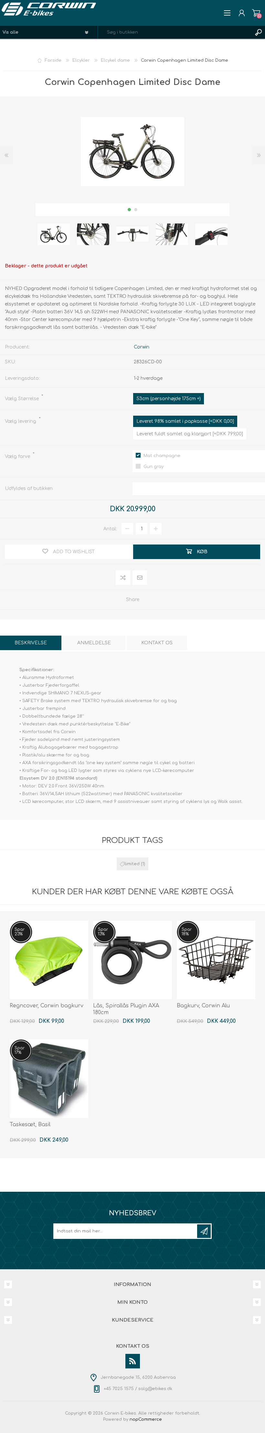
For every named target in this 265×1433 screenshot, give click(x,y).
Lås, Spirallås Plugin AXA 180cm (126, 1009)
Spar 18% (187, 931)
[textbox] (175, 32)
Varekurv (256, 13)
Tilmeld (204, 1231)
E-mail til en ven (139, 578)
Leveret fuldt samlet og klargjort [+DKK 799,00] (189, 433)
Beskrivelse (31, 642)
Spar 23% (20, 931)
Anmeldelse (94, 642)
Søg (258, 32)
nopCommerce (146, 1419)
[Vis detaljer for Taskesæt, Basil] (49, 1078)
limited (132, 864)
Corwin (141, 347)
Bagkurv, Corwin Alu (203, 1006)
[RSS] (132, 1361)
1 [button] (129, 209)
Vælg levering (21, 421)
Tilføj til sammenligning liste (123, 578)
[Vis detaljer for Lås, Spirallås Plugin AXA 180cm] (132, 960)
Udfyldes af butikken (29, 488)
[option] (53, 234)
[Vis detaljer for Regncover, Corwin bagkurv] (49, 960)
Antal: (110, 528)
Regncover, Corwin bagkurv (46, 1006)
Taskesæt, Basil (30, 1124)
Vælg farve (18, 456)
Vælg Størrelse (22, 398)
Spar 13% (103, 931)
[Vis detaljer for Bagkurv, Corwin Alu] (216, 960)
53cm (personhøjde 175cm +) (168, 398)
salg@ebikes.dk (155, 1388)
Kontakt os (157, 642)
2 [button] (135, 209)
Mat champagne (161, 455)
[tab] (30, 643)
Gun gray (153, 466)
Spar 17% (20, 1050)
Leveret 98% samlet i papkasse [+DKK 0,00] (185, 421)
